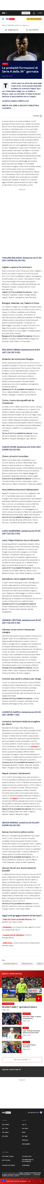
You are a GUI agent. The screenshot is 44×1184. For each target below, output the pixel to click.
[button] (19, 1181)
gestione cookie (8, 1156)
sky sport (5, 1124)
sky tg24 (5, 1128)
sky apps (25, 1128)
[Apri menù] (3, 19)
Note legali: (5, 1152)
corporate (26, 1165)
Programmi (26, 1144)
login (40, 13)
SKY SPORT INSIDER (34, 19)
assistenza (10, 1175)
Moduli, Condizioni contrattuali (28, 1172)
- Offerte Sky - (8, 943)
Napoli (14, 798)
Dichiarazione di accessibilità (27, 1160)
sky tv (24, 1124)
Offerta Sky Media (8, 1165)
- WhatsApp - (7, 927)
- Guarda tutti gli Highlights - (13, 935)
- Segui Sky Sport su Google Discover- (17, 919)
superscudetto (10, 964)
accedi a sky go (33, 1112)
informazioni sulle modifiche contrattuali (19, 1174)
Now (23, 1132)
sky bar (24, 1136)
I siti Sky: (4, 1120)
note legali (6, 1160)
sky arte (5, 1136)
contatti (16, 1175)
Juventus (34, 746)
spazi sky (25, 1140)
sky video (5, 1132)
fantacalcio (27, 964)
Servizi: (24, 1120)
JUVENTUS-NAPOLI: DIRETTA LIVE (15, 101)
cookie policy (27, 1156)
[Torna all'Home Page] (10, 19)
